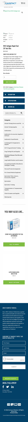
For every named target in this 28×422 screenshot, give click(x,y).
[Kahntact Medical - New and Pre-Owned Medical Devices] (9, 3)
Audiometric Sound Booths (14, 139)
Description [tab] (11, 94)
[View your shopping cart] (22, 3)
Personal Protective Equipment (12, 169)
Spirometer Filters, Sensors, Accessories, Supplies (11, 176)
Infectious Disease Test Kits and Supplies (13, 155)
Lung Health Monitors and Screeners (13, 160)
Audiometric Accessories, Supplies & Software (13, 134)
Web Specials (7, 197)
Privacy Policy (14, 412)
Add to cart (10, 82)
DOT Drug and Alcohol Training (14, 148)
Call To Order (14, 244)
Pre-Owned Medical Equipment (12, 172)
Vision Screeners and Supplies (14, 193)
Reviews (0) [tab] (11, 107)
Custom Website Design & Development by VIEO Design (14, 415)
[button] (22, 12)
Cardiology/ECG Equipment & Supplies (14, 143)
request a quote (10, 378)
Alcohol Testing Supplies (14, 127)
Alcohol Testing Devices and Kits (14, 123)
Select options (14, 282)
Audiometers (7, 130)
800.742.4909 (9, 383)
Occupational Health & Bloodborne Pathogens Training (13, 164)
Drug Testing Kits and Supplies (14, 151)
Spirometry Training (9, 184)
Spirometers (7, 181)
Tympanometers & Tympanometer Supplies (13, 189)
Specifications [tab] (12, 101)
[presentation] (14, 359)
